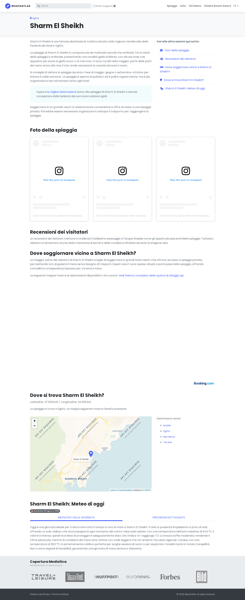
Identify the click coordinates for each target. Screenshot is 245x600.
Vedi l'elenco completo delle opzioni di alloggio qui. (151, 275)
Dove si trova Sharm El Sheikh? (183, 80)
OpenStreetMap (125, 490)
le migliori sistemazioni (61, 92)
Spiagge (172, 6)
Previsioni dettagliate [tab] (168, 517)
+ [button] (35, 421)
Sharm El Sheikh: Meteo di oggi (185, 88)
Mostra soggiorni (104, 6)
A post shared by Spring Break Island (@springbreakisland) (64, 215)
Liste (183, 6)
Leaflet (113, 490)
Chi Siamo (195, 6)
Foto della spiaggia (176, 50)
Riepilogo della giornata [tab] (76, 517)
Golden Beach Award (217, 6)
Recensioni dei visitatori (180, 59)
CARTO (147, 490)
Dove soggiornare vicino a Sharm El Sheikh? (185, 69)
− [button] (35, 426)
